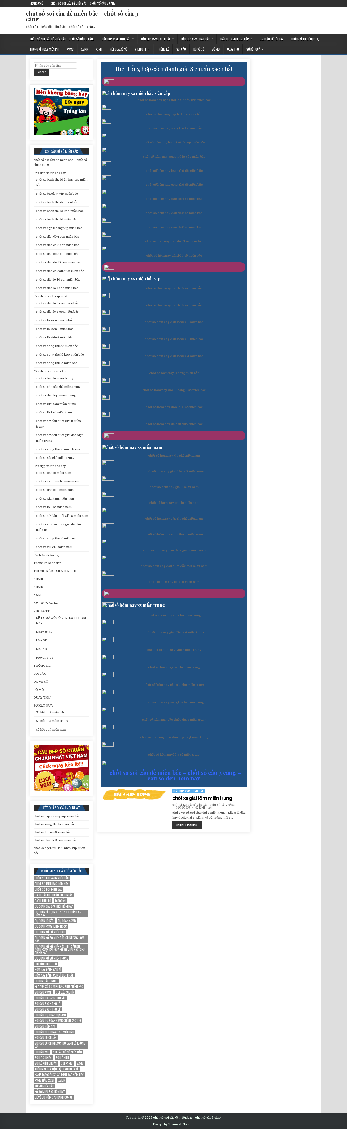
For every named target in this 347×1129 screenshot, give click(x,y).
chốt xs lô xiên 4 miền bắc (54, 337)
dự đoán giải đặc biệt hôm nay (54, 906)
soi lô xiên (62, 1057)
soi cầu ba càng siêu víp (50, 998)
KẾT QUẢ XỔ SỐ (118, 49)
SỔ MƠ (216, 49)
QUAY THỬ (233, 49)
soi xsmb (66, 1063)
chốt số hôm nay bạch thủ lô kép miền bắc (174, 142)
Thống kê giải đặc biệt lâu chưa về (56, 1069)
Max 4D (41, 649)
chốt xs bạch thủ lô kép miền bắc (60, 211)
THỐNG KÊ (163, 49)
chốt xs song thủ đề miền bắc (57, 346)
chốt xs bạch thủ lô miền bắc (56, 219)
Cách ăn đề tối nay (271, 39)
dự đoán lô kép (44, 920)
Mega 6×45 (44, 632)
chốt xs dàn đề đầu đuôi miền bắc (60, 271)
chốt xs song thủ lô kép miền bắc (60, 354)
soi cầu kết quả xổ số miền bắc (54, 1032)
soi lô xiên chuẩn (46, 1063)
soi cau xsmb (43, 992)
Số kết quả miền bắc (50, 712)
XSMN (84, 49)
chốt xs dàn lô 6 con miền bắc (57, 303)
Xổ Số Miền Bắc (44, 1086)
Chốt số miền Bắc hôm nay (51, 883)
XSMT (99, 49)
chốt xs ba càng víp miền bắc (57, 193)
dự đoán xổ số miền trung (51, 958)
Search (41, 72)
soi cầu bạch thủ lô (47, 1003)
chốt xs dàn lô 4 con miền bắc (57, 288)
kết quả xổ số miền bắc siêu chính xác (59, 986)
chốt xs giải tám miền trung (202, 798)
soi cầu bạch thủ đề (47, 1009)
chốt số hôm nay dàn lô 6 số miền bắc (174, 288)
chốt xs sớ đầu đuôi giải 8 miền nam (62, 516)
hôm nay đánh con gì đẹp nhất (54, 975)
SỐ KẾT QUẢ (253, 49)
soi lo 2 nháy (43, 1057)
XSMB (70, 49)
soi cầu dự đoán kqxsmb (50, 1015)
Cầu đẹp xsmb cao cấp (116, 39)
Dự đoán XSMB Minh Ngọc (51, 926)
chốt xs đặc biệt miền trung (56, 395)
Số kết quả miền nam (51, 729)
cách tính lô (43, 900)
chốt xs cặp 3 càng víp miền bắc (59, 228)
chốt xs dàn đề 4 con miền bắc (57, 236)
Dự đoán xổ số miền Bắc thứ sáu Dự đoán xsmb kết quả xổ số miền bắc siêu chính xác (60, 949)
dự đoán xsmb (67, 920)
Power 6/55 (44, 657)
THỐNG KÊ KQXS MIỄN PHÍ (44, 49)
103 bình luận (203, 807)
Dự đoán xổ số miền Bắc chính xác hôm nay (59, 939)
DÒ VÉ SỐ (198, 49)
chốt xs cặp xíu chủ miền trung (58, 386)
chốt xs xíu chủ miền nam (54, 547)
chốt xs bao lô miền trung (54, 378)
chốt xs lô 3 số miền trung (55, 412)
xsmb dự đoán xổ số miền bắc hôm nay (59, 1074)
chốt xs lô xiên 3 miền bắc (54, 329)
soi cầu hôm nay (45, 1026)
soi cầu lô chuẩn (45, 1037)
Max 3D (41, 640)
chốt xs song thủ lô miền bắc (56, 363)
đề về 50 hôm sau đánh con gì (53, 1097)
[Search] (317, 39)
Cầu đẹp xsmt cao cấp (195, 39)
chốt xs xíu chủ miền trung (55, 457)
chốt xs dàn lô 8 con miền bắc (57, 311)
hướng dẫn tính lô (46, 981)
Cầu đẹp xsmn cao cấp (234, 39)
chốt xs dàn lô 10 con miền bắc (58, 279)
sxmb (80, 1063)
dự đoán (60, 900)
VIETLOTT (140, 49)
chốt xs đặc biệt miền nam (55, 490)
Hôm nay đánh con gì (48, 969)
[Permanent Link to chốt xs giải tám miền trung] (135, 795)
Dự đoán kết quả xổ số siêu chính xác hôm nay (58, 913)
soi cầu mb (42, 1052)
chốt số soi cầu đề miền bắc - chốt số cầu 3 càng (203, 804)
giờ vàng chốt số (46, 964)
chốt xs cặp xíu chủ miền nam (57, 481)
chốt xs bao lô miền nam (53, 473)
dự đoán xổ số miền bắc (50, 932)
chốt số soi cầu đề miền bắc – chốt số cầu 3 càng (83, 3)
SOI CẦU (181, 49)
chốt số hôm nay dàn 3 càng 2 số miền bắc (174, 390)
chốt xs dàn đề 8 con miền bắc (57, 254)
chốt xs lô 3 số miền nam (54, 507)
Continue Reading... (188, 825)
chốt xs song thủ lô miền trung (58, 449)
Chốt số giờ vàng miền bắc (52, 878)
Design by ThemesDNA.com (173, 1124)
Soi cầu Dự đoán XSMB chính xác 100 (58, 1020)
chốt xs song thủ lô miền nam (57, 538)
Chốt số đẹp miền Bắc (48, 889)
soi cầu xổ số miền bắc (67, 1052)
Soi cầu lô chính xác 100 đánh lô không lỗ (60, 1045)
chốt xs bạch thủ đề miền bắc (57, 202)
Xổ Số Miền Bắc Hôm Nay (50, 1091)
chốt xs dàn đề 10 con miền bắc (58, 262)
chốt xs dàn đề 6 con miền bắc (57, 245)
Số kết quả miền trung (52, 721)
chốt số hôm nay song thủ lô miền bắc (174, 128)
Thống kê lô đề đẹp (303, 39)
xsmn (61, 1080)
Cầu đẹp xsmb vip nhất (155, 39)
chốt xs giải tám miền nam (55, 498)
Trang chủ (36, 3)
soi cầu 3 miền (65, 992)
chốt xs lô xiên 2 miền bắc (54, 320)
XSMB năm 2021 (44, 1080)
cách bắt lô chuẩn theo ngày (53, 895)
